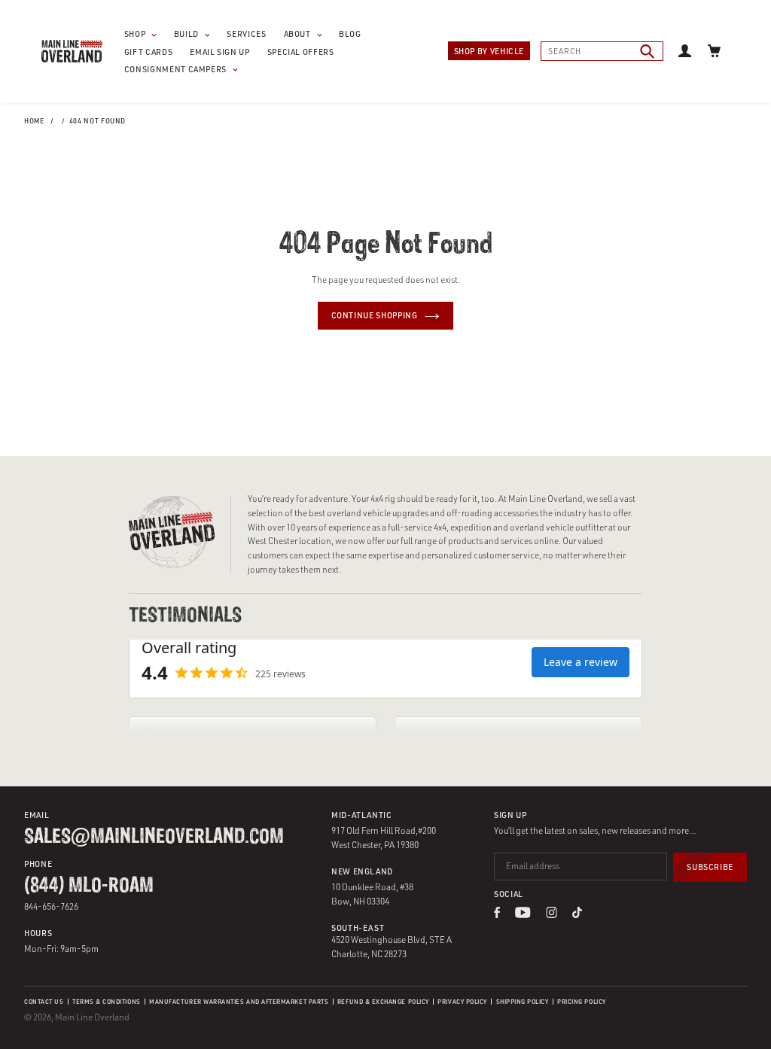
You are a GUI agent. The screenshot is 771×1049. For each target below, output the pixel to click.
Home (34, 121)
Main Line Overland (92, 1017)
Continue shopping (374, 315)
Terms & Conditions (106, 1001)
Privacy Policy (461, 1001)
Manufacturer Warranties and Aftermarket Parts (238, 1001)
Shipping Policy (522, 1001)
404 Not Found (97, 121)
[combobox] (602, 51)
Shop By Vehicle (489, 51)
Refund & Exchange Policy (383, 1001)
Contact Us (43, 1001)
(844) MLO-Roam (89, 886)
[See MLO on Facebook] (497, 914)
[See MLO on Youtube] (523, 914)
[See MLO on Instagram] (552, 914)
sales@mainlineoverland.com (154, 838)
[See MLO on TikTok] (577, 914)
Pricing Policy (581, 1001)
